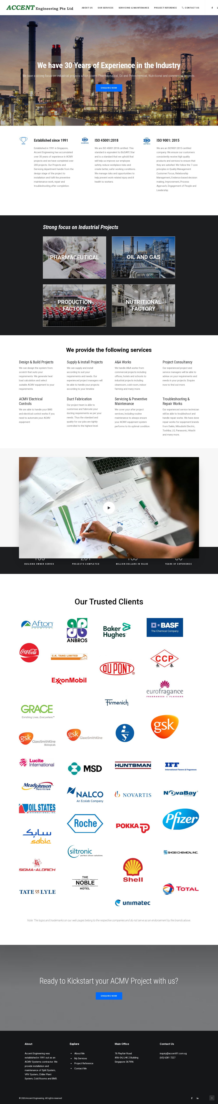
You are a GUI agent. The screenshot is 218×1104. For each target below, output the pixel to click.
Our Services (105, 7)
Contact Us (192, 7)
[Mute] (192, 556)
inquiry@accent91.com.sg (173, 1053)
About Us (87, 7)
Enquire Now (109, 87)
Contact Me (80, 1068)
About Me (79, 1053)
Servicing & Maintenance (134, 7)
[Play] (21, 556)
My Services (80, 1058)
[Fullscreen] (196, 556)
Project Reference (165, 7)
